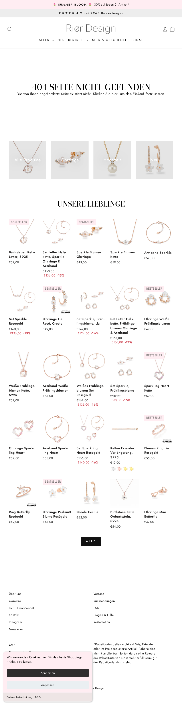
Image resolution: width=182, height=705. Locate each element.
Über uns (15, 593)
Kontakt (14, 615)
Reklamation (101, 622)
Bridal (137, 40)
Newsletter (16, 629)
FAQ (96, 608)
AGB (12, 645)
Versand (99, 593)
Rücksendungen (104, 601)
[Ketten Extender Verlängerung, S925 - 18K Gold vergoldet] (125, 469)
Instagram (15, 622)
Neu (61, 40)
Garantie (15, 601)
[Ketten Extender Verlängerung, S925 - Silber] (113, 469)
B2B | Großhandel (21, 608)
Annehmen (48, 673)
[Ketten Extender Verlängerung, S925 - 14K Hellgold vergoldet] (131, 469)
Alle (91, 541)
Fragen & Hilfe (103, 615)
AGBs (38, 697)
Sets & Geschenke (109, 40)
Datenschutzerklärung (19, 697)
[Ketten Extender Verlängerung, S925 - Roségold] (119, 469)
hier (115, 93)
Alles (45, 40)
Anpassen (47, 685)
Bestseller (78, 40)
